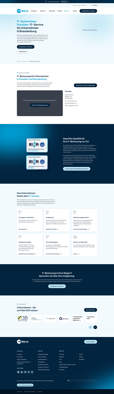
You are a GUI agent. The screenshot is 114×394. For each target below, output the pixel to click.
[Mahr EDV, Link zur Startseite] (22, 11)
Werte (60, 362)
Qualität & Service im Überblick (26, 254)
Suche (95, 5)
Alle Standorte (22, 51)
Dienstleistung (41, 362)
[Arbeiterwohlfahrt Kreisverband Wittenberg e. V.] (77, 318)
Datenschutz (19, 391)
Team (60, 359)
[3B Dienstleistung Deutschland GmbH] (22, 318)
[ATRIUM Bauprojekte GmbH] (105, 318)
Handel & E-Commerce (43, 367)
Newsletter (81, 359)
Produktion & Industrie (43, 354)
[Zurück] (90, 327)
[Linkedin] (21, 372)
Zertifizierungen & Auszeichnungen (67, 364)
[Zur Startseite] (22, 342)
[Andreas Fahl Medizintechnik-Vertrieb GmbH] (36, 318)
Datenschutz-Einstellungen (29, 391)
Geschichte (61, 354)
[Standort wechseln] (88, 5)
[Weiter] (95, 327)
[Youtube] (18, 372)
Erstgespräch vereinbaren (25, 46)
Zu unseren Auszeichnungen (80, 229)
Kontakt (81, 356)
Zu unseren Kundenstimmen (53, 254)
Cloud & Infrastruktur (21, 359)
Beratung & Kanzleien (43, 364)
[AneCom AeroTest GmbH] (50, 318)
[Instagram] (25, 372)
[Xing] (32, 372)
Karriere (75, 11)
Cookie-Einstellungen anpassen (40, 105)
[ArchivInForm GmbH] (91, 318)
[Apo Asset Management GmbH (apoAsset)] (64, 318)
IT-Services (19, 354)
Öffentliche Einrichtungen (44, 369)
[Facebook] (28, 372)
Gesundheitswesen (42, 359)
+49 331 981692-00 (72, 101)
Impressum (39, 391)
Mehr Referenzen (90, 310)
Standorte (64, 1)
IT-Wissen (59, 11)
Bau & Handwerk (42, 356)
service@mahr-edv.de (72, 105)
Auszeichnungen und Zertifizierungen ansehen (76, 168)
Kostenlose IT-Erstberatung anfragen (85, 85)
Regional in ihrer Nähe (51, 229)
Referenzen (52, 11)
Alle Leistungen (22, 229)
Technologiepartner (63, 367)
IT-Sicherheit (20, 356)
